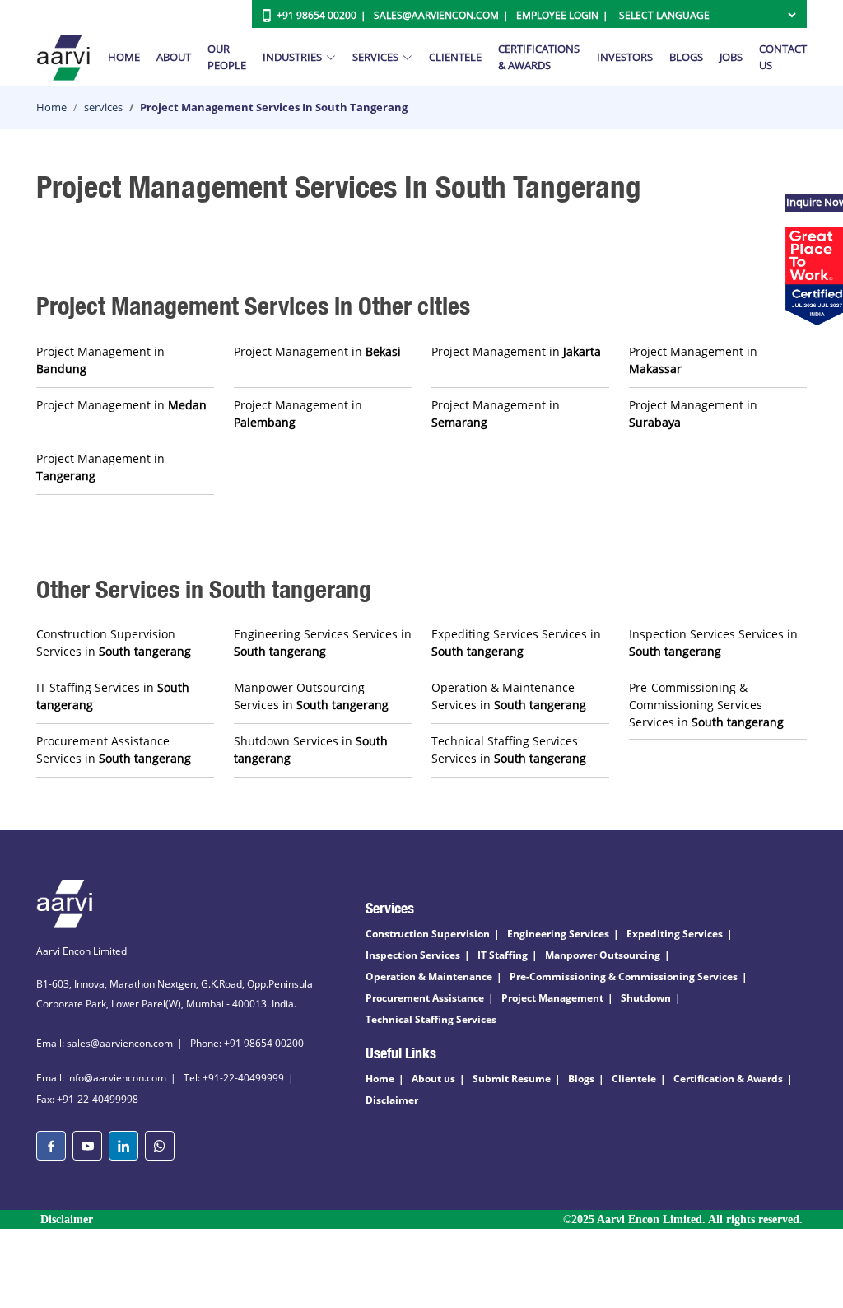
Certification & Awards (728, 1079)
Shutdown (646, 998)
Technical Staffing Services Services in (508, 749)
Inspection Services (413, 955)
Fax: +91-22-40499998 (87, 1099)
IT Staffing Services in (112, 696)
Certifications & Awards (539, 56)
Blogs (686, 56)
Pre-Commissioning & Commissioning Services (624, 976)
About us (433, 1079)
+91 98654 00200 (316, 15)
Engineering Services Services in (323, 642)
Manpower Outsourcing (602, 955)
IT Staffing (502, 955)
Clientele (455, 56)
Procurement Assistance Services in (113, 749)
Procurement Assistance (425, 998)
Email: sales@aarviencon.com (104, 1043)
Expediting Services (674, 934)
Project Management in (100, 359)
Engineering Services (558, 934)
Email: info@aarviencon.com (101, 1078)
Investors (625, 56)
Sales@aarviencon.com (436, 15)
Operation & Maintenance (429, 976)
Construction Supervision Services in (113, 642)
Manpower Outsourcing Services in (311, 696)
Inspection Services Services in (713, 642)
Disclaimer (392, 1100)
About (173, 56)
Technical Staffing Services (431, 1019)
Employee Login (557, 15)
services (103, 107)
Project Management (552, 998)
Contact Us (783, 56)
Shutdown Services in (311, 749)
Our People (226, 56)
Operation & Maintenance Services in (508, 696)
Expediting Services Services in (516, 642)
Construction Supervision (428, 934)
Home (124, 56)
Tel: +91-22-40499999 (234, 1078)
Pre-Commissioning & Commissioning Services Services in (706, 705)
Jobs (731, 56)
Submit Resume (512, 1079)
